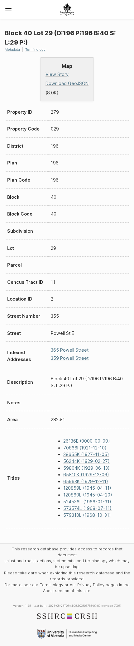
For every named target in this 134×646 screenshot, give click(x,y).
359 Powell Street (70, 358)
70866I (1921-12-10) (85, 447)
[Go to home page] (67, 9)
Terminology (35, 49)
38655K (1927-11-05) (86, 454)
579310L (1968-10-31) (87, 515)
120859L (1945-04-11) (87, 488)
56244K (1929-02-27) (86, 461)
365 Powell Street (70, 350)
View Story (57, 74)
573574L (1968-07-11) (87, 508)
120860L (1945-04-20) (87, 494)
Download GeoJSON (67, 83)
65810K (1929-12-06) (86, 474)
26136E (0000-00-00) (86, 441)
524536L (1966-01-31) (87, 501)
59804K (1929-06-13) (86, 468)
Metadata (12, 49)
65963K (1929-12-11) (85, 481)
